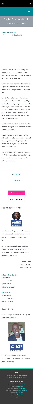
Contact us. (13, 318)
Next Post (17, 180)
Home (8, 23)
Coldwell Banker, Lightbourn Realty (17, 355)
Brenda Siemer (22, 388)
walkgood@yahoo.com (8, 287)
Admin (16, 397)
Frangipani (23, 384)
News (3, 32)
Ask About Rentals (16, 193)
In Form (14, 377)
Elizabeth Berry (19, 392)
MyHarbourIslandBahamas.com (20, 375)
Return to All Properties (17, 199)
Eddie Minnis (20, 395)
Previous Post (16, 174)
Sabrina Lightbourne (22, 390)
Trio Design (20, 386)
